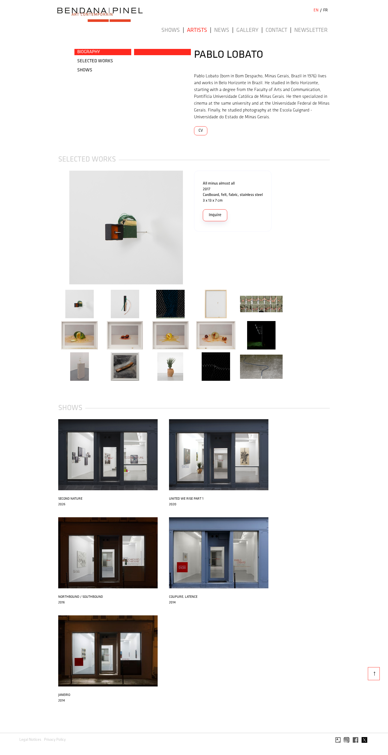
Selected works (95, 61)
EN (316, 10)
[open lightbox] (126, 227)
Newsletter (311, 30)
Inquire (215, 215)
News (221, 30)
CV (201, 131)
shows (84, 70)
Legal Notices (30, 740)
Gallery (247, 30)
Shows (170, 30)
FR (325, 10)
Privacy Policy (55, 740)
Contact (276, 30)
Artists (197, 30)
